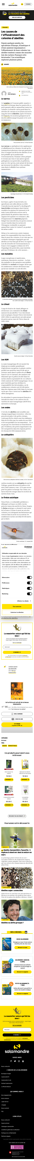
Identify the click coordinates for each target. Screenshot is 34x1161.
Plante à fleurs (12, 745)
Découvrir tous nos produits (16, 816)
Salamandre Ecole (6, 1080)
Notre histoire (5, 1098)
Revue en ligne (19, 719)
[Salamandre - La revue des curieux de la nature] (13, 4)
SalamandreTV (5, 1077)
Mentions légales (5, 1136)
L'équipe (3, 1105)
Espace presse (5, 1123)
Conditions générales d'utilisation (10, 1129)
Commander (8, 779)
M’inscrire (16, 652)
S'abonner (28, 4)
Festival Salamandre (6, 1083)
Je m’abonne (17, 724)
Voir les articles (17, 17)
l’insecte (6, 116)
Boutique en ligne (6, 1073)
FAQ (2, 1111)
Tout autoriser (17, 606)
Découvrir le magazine (22, 972)
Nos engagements (6, 1095)
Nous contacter (5, 1066)
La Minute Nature (6, 1086)
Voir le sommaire (18, 714)
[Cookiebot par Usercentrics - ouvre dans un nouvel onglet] (24, 547)
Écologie (5, 27)
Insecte (4, 745)
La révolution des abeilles (16, 617)
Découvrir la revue (22, 947)
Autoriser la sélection (17, 612)
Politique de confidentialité (8, 1133)
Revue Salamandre (12, 671)
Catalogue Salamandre (7, 1126)
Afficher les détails (23, 601)
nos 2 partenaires (12, 556)
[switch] (29, 583)
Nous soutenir (5, 1108)
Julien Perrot (4, 1101)
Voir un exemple (17, 642)
